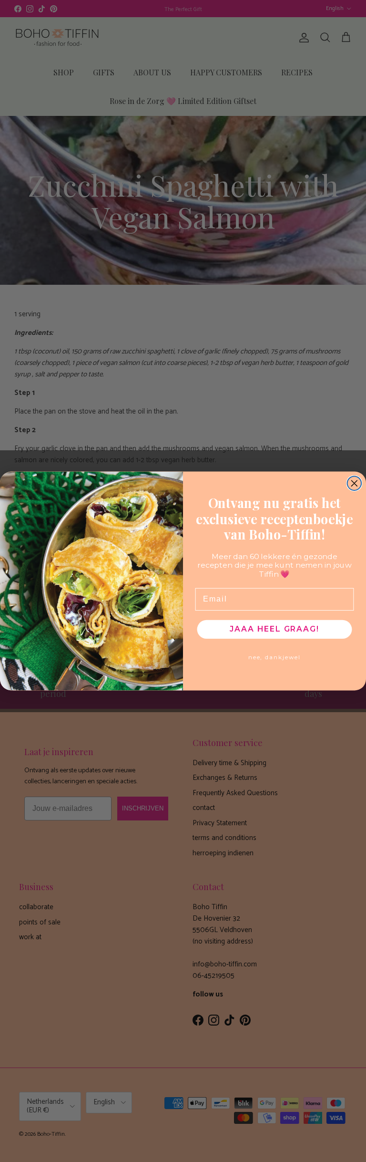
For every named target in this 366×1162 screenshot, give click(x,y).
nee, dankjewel (274, 657)
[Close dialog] (354, 483)
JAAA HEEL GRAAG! (274, 628)
